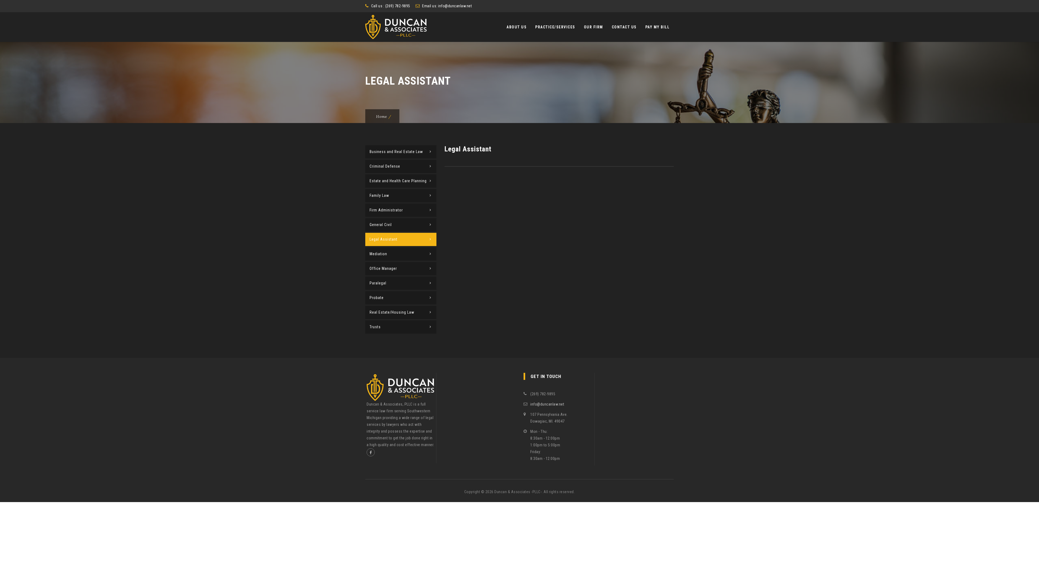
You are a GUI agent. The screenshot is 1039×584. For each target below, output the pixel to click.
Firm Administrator (386, 210)
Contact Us (624, 27)
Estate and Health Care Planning (398, 181)
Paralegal (378, 283)
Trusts (375, 327)
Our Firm (593, 27)
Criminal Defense (385, 166)
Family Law (379, 195)
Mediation (378, 254)
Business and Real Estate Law (396, 152)
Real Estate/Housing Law (392, 312)
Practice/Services (555, 27)
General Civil (381, 225)
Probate (377, 298)
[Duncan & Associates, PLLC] (396, 27)
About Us (517, 27)
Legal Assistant (383, 239)
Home (381, 116)
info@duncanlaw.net (455, 6)
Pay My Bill (657, 27)
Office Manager (383, 268)
